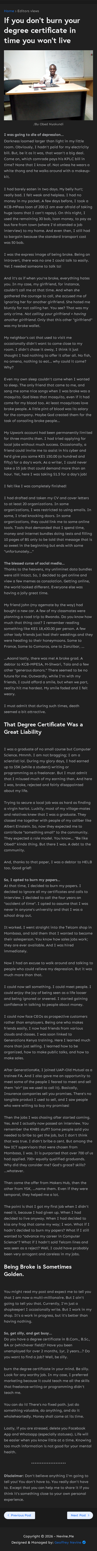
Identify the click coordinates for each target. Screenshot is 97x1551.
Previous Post (21, 1515)
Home (9, 11)
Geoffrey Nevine (67, 1542)
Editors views (28, 11)
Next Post (78, 1515)
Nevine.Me (65, 1536)
